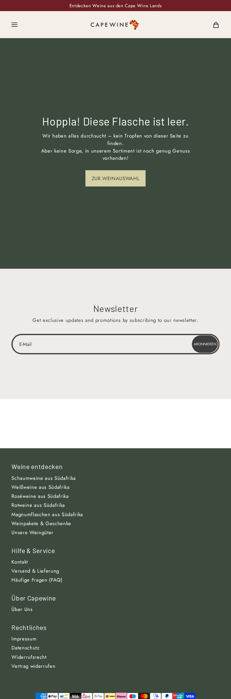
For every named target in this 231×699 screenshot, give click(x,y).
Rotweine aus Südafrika (38, 505)
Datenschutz (25, 647)
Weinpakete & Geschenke (41, 523)
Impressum (23, 638)
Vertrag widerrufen (33, 666)
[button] (14, 24)
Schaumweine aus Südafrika (43, 478)
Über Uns (21, 609)
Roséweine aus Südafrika (40, 496)
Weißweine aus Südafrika (40, 487)
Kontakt (19, 561)
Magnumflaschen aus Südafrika (47, 514)
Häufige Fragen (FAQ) (36, 579)
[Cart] (216, 25)
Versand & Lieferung (35, 570)
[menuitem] (216, 25)
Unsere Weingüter (32, 532)
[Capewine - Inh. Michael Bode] (114, 24)
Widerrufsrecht (28, 657)
